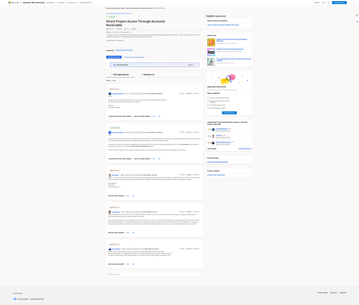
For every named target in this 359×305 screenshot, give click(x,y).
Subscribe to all (229, 113)
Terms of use (333, 292)
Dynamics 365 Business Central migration (220, 101)
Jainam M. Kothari (118, 132)
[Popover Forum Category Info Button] (235, 90)
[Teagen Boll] (109, 212)
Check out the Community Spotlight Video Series (223, 25)
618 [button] (230, 128)
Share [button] (127, 29)
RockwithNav (116, 249)
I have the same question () (134, 57)
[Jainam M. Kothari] (109, 132)
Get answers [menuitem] (60, 2)
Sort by (108, 80)
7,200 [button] (122, 175)
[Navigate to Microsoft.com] (14, 2)
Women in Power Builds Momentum (230, 49)
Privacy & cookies (322, 292)
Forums (123, 8)
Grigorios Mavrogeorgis (223, 142)
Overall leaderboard (245, 149)
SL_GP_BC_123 (126, 32)
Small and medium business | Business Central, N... (139, 8)
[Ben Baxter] (109, 175)
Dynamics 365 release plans (216, 175)
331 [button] (234, 142)
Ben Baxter (115, 175)
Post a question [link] (339, 2)
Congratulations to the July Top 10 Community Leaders (234, 59)
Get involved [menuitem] (50, 2)
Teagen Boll (115, 212)
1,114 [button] (131, 32)
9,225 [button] (123, 249)
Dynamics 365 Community (34, 2)
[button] (317, 2)
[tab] (120, 75)
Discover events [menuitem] (71, 2)
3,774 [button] (122, 212)
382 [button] (224, 135)
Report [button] (134, 29)
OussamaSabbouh (118, 93)
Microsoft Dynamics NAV (217, 105)
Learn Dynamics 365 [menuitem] (85, 2)
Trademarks (343, 292)
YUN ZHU (219, 135)
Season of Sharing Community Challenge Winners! (232, 40)
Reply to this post (114, 57)
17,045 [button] (127, 132)
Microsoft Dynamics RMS (217, 108)
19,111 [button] (127, 93)
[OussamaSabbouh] (109, 93)
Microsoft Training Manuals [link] (217, 162)
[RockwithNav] (109, 249)
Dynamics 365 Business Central (124, 50)
